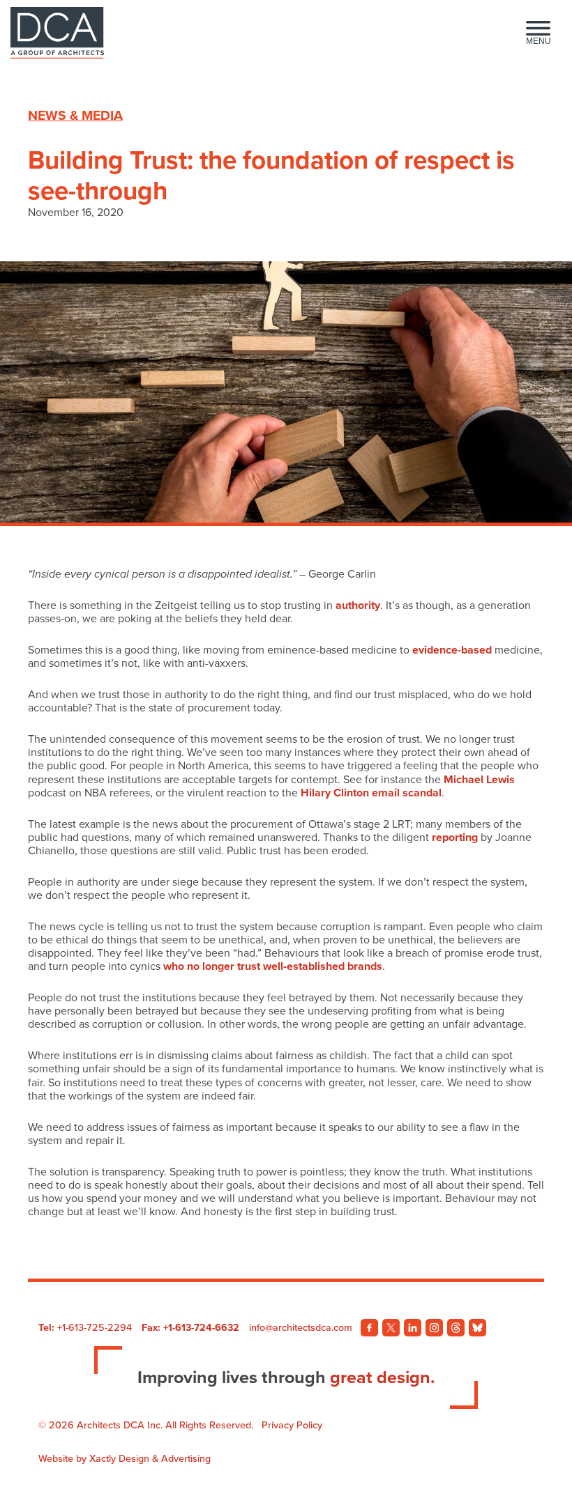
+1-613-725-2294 (94, 1328)
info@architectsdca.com (300, 1328)
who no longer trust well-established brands (272, 966)
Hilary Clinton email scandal (371, 793)
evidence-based (452, 650)
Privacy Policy (292, 1425)
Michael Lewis (479, 780)
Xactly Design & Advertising (150, 1459)
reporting (455, 837)
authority (358, 605)
